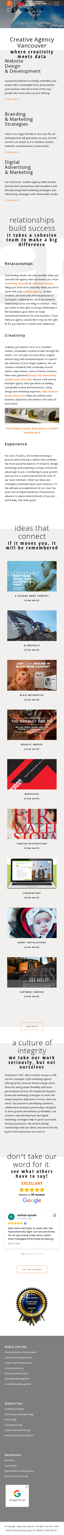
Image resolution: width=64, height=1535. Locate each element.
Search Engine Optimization (18, 1362)
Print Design (11, 1419)
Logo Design (11, 1465)
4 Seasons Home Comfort (32, 595)
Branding (9, 1460)
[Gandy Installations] (32, 923)
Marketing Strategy (14, 1408)
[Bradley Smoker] (32, 725)
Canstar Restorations (32, 843)
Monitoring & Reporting (16, 1373)
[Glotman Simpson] (32, 972)
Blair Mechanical (32, 695)
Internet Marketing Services (18, 1357)
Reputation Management (17, 1378)
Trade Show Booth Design (18, 1430)
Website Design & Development (20, 1352)
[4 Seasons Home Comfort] (32, 576)
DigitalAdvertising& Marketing (19, 167)
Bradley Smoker (32, 744)
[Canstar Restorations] (32, 824)
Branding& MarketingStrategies (19, 119)
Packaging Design (13, 1424)
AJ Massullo (32, 645)
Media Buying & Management (19, 1435)
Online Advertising (14, 1368)
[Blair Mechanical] (32, 675)
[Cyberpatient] (32, 873)
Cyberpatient (32, 893)
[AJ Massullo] (32, 625)
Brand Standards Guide (16, 1476)
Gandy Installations (32, 942)
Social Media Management (18, 1384)
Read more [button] (14, 1243)
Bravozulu (32, 793)
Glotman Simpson (32, 991)
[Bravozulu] (32, 774)
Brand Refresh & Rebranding (19, 1470)
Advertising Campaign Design (19, 1414)
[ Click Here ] (12, 99)
